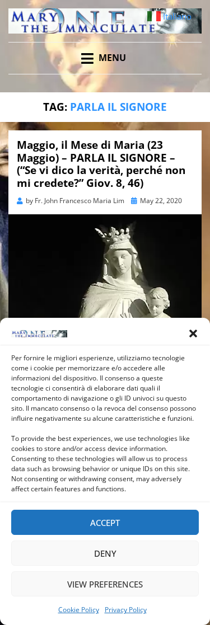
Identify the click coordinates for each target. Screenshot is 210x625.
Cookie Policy (78, 609)
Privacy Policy (126, 609)
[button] (193, 333)
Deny (105, 553)
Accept (105, 522)
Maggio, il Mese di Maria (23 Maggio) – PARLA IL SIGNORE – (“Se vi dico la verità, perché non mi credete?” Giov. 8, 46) (101, 164)
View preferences (105, 584)
